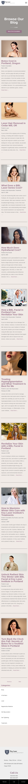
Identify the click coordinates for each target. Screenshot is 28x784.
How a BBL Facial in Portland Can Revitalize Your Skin (12, 312)
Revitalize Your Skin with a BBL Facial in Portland (12, 446)
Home (12, 27)
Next (20, 681)
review (5, 781)
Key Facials (9, 252)
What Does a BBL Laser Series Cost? (11, 186)
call (14, 781)
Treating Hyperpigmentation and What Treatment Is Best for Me (13, 382)
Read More (5, 90)
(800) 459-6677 (14, 777)
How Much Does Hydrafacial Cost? (11, 248)
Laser (7, 128)
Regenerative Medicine (7, 706)
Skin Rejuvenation (10, 190)
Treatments (18, 190)
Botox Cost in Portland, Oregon (10, 62)
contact (23, 781)
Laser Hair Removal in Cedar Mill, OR (13, 124)
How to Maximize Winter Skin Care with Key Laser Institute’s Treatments (13, 511)
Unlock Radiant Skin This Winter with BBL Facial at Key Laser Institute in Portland (12, 578)
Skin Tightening (5, 717)
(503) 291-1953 (14, 775)
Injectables (8, 65)
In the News (4, 695)
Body (2, 689)
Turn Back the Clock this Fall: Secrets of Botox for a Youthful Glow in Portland (12, 642)
